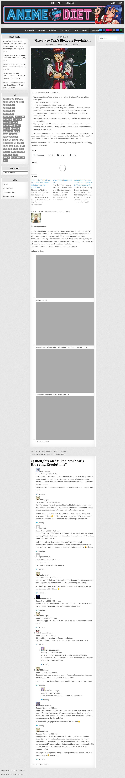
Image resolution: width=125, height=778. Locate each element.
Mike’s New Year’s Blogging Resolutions (62, 40)
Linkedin (66, 211)
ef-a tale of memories (10, 137)
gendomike (49, 44)
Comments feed (9, 192)
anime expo (19, 102)
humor (21, 140)
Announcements (62, 37)
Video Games (96, 30)
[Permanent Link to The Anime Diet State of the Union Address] (65, 392)
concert (6, 128)
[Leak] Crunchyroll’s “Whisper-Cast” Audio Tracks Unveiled (14, 76)
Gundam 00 (7, 140)
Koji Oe (43, 471)
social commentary (18, 157)
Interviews (52, 30)
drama (5, 134)
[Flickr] (107, 30)
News (76, 30)
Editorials (41, 30)
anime (12, 99)
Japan (14, 143)
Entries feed (8, 188)
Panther (43, 598)
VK (58, 211)
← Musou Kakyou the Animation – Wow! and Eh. (48, 454)
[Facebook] (103, 30)
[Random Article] (117, 30)
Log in (5, 184)
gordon (43, 557)
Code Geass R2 (8, 125)
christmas (17, 119)
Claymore (14, 122)
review (13, 152)
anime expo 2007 (8, 105)
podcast (6, 152)
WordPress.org (9, 196)
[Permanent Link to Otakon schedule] (65, 439)
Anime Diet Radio (8, 102)
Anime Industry (8, 117)
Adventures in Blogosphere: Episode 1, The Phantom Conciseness (61, 347)
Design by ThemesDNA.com (12, 774)
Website (34, 246)
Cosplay (17, 131)
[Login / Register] (121, 30)
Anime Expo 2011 (8, 114)
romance (21, 152)
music (17, 146)
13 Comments (75, 44)
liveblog (20, 143)
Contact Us (70, 3)
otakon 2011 (7, 149)
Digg (61, 211)
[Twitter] (100, 30)
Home (52, 3)
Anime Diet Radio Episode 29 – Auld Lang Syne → (49, 452)
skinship (6, 157)
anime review (20, 117)
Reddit (54, 211)
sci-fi (16, 155)
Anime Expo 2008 (8, 108)
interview (6, 143)
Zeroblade (44, 633)
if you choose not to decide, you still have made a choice (71, 681)
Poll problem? (41, 300)
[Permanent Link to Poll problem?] (65, 298)
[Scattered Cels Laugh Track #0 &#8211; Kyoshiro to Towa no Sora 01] (85, 191)
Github (56, 246)
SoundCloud (64, 246)
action (5, 99)
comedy (17, 125)
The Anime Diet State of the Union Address (52, 394)
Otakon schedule (42, 442)
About (60, 3)
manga (5, 146)
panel (21, 149)
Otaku (15, 149)
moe (11, 146)
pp (41, 528)
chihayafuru (7, 119)
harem (15, 140)
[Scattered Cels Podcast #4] (63, 190)
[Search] (114, 30)
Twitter (41, 211)
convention (15, 128)
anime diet (19, 99)
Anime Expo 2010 (8, 111)
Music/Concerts (65, 30)
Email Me (73, 246)
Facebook (48, 211)
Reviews (85, 30)
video (5, 160)
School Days (7, 155)
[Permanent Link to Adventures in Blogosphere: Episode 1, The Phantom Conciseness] (65, 345)
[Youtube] (110, 30)
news (22, 146)
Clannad (6, 122)
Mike (42, 500)
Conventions (29, 30)
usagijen (43, 705)
